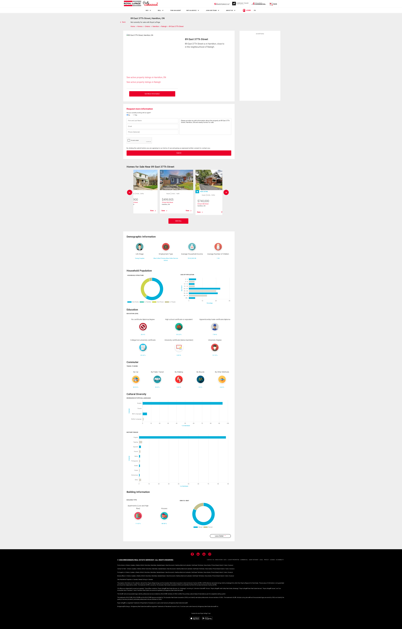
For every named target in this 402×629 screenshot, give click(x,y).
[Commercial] (259, 3)
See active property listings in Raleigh (144, 82)
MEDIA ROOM (219, 559)
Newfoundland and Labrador (183, 565)
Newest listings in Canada (146, 579)
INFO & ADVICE (191, 10)
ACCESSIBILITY (280, 559)
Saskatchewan (161, 565)
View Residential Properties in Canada (127, 579)
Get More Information (152, 94)
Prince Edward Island (217, 565)
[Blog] (273, 3)
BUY (147, 10)
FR (255, 10)
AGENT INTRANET (253, 559)
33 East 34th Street (203, 204)
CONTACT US (210, 559)
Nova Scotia (207, 565)
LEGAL (261, 559)
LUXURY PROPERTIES (233, 559)
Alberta (138, 565)
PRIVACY (266, 559)
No (129, 115)
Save (163, 211)
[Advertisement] (260, 67)
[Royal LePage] (140, 4)
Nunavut (230, 565)
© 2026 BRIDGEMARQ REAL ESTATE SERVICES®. (136, 560)
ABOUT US (229, 10)
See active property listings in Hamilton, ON (146, 77)
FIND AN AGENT (175, 10)
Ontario (128, 565)
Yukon (225, 565)
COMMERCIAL (244, 559)
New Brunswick (170, 565)
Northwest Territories (197, 565)
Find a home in (121, 565)
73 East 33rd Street (167, 202)
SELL (159, 10)
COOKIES (272, 559)
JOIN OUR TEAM (211, 10)
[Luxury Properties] (240, 4)
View (152, 211)
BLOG (225, 559)
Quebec (133, 565)
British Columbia (145, 565)
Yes (135, 115)
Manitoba (153, 565)
